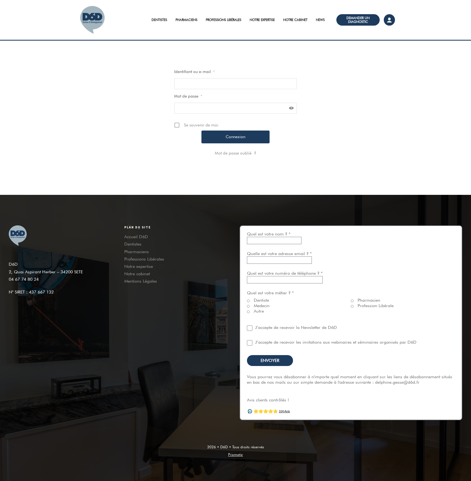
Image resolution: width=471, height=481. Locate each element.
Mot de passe (188, 96)
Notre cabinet (295, 20)
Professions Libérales (223, 20)
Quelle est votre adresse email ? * (279, 253)
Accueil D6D (136, 236)
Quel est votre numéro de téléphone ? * (285, 273)
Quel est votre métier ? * (270, 292)
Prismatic (235, 454)
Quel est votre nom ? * (269, 234)
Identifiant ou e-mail (194, 71)
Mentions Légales (140, 281)
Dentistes (159, 20)
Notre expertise (262, 20)
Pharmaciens (186, 20)
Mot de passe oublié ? (235, 153)
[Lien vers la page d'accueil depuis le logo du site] (101, 20)
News (320, 20)
